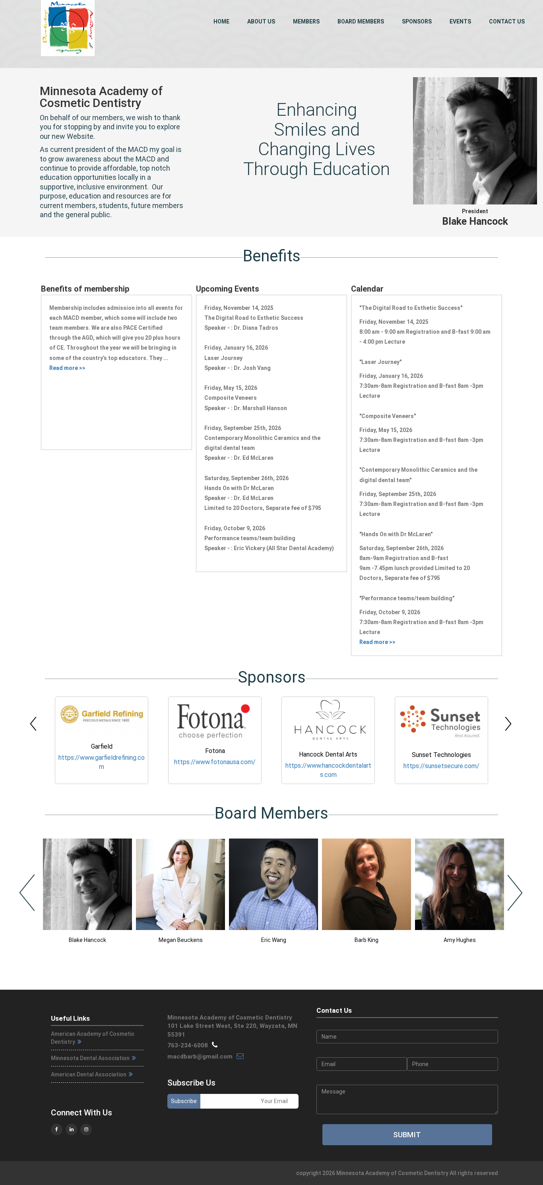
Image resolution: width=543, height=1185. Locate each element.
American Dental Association (89, 1074)
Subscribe (184, 1101)
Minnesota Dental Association (91, 1058)
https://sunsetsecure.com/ (328, 766)
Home (221, 21)
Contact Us (507, 21)
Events (460, 21)
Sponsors (417, 21)
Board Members (360, 21)
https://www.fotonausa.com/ (101, 762)
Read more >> (67, 368)
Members (306, 21)
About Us (261, 21)
